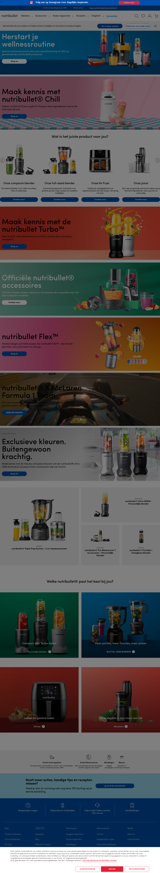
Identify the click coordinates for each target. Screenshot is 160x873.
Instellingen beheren (137, 869)
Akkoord (112, 869)
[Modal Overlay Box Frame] (80, 2)
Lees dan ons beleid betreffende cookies (99, 860)
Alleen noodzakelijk (87, 869)
